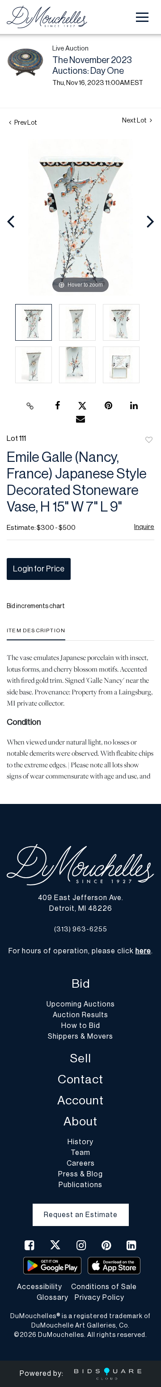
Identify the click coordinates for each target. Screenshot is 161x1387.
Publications (80, 1184)
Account (80, 1101)
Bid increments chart (36, 606)
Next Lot (135, 121)
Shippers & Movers (80, 1036)
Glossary (52, 1297)
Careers (81, 1163)
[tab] (36, 633)
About (80, 1122)
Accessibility (39, 1286)
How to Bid (80, 1025)
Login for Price (38, 569)
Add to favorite (149, 440)
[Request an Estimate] (81, 1207)
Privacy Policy (99, 1297)
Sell (80, 1059)
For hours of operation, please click (79, 951)
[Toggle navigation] (142, 17)
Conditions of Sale (104, 1286)
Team (80, 1152)
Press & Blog (80, 1174)
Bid (81, 984)
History (80, 1142)
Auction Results (80, 1015)
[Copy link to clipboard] (30, 406)
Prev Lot (25, 123)
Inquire (144, 527)
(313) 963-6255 (80, 929)
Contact (80, 1080)
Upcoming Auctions (81, 1004)
